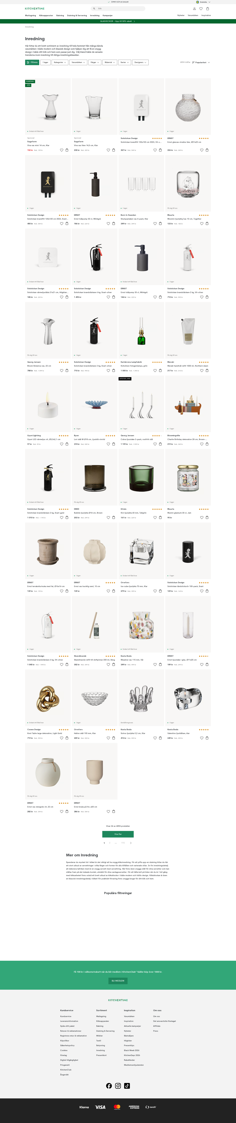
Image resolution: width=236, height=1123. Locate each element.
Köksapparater (46, 15)
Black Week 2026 (131, 1050)
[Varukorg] (207, 8)
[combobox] (203, 2)
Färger (93, 62)
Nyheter (181, 15)
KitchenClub (65, 1070)
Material (108, 62)
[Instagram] (118, 1086)
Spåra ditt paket (67, 1026)
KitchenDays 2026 (132, 1055)
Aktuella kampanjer (132, 1026)
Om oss (156, 1016)
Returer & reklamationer (70, 1031)
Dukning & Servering (77, 15)
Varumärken (193, 15)
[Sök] (94, 8)
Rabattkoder (129, 1060)
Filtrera (34, 62)
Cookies (63, 1050)
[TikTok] (127, 1086)
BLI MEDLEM (118, 981)
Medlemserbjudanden (134, 1065)
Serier (123, 62)
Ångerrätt (64, 1075)
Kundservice (65, 1016)
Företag (63, 1055)
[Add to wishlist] (62, 150)
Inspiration (206, 15)
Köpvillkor (64, 1041)
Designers (139, 62)
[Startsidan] (34, 9)
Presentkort (101, 1055)
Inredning (94, 15)
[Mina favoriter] (201, 8)
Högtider (128, 1041)
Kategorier (58, 62)
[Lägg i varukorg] (67, 149)
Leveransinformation (69, 1021)
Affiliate (156, 1026)
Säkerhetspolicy (67, 1046)
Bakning (60, 15)
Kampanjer (108, 15)
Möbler (99, 1036)
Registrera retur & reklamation (73, 1036)
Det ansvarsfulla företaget (164, 1021)
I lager (45, 62)
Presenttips (129, 1046)
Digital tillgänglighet (69, 1060)
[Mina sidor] (194, 8)
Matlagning (30, 15)
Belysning (100, 1046)
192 (123, 843)
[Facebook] (108, 1086)
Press (155, 1031)
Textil (98, 1041)
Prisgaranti (65, 1065)
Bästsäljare (129, 1036)
